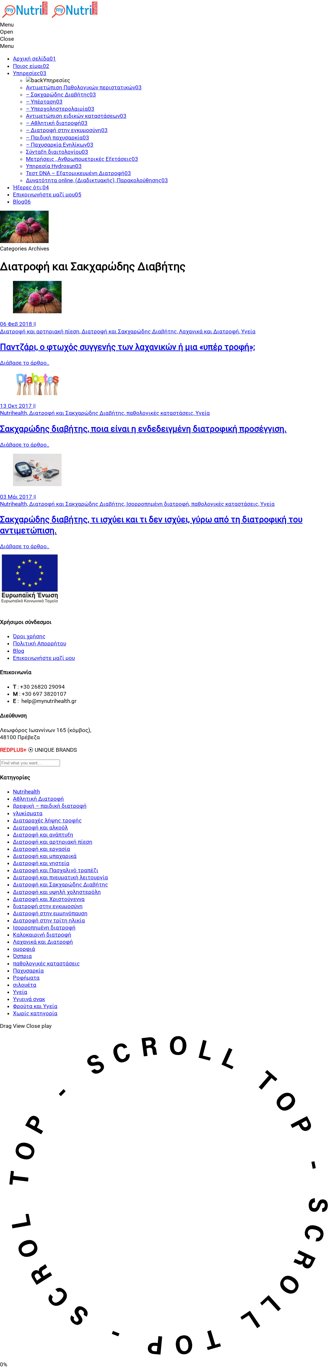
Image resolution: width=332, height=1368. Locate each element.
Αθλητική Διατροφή (38, 798)
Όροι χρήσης (29, 636)
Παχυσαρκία (28, 970)
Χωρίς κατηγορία (35, 1013)
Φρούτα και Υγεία (35, 1006)
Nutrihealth (26, 791)
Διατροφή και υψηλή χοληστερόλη (57, 892)
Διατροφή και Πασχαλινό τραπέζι (55, 870)
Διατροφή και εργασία (41, 849)
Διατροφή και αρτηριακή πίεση (52, 842)
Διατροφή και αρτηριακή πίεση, (41, 331)
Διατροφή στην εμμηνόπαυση (50, 913)
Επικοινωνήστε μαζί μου (44, 658)
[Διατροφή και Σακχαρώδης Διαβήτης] (37, 311)
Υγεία (248, 331)
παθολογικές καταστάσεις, (161, 413)
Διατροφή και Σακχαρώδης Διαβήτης (60, 884)
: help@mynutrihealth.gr (47, 701)
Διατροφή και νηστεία (41, 863)
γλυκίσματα (27, 813)
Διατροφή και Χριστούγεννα (49, 899)
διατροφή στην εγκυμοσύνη (48, 906)
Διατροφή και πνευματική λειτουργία (60, 877)
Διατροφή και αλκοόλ (40, 827)
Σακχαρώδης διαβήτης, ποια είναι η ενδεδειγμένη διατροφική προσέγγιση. (143, 429)
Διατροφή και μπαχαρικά (45, 856)
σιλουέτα (24, 985)
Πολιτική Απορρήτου (39, 643)
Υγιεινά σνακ (29, 999)
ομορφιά (24, 949)
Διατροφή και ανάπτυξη (43, 834)
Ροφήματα (26, 977)
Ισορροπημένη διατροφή (44, 927)
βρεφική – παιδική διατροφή (50, 806)
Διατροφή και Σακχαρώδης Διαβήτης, (130, 331)
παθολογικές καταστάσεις (46, 963)
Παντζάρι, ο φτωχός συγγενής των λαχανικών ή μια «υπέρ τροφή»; (127, 347)
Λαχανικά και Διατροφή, (210, 331)
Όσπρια (22, 956)
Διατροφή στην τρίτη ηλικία (49, 920)
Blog (18, 651)
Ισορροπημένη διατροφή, (158, 504)
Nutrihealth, (14, 413)
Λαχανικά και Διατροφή (43, 942)
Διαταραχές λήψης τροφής (47, 820)
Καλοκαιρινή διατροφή (42, 934)
